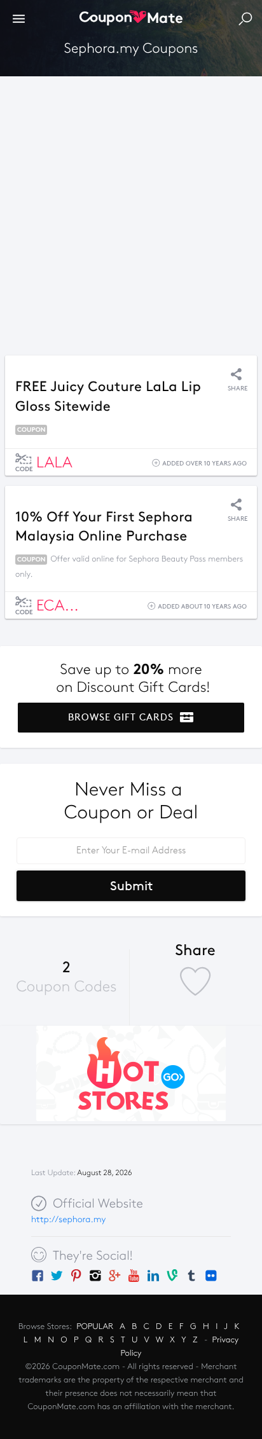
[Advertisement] (131, 212)
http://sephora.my (68, 1219)
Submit (131, 885)
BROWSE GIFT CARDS (122, 717)
